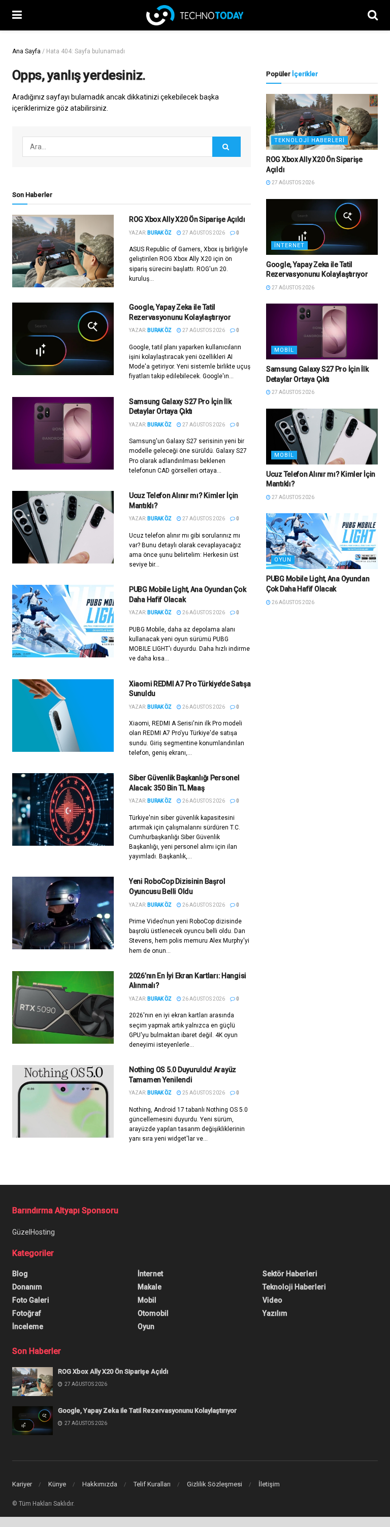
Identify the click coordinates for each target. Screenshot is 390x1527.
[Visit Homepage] (194, 15)
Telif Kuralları (152, 1484)
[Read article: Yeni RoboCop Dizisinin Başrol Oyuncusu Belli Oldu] (63, 913)
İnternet (289, 245)
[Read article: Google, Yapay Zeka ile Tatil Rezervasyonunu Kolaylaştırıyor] (63, 339)
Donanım (27, 1287)
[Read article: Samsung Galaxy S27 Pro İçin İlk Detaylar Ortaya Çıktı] (63, 433)
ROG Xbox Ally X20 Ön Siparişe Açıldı (187, 219)
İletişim (269, 1484)
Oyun (282, 559)
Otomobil (153, 1313)
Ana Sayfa (26, 51)
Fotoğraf (26, 1313)
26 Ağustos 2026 (203, 612)
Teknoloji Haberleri (309, 140)
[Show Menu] (17, 15)
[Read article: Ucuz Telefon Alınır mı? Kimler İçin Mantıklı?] (63, 527)
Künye (57, 1484)
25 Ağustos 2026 (203, 1093)
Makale (149, 1287)
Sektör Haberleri (290, 1274)
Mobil (284, 350)
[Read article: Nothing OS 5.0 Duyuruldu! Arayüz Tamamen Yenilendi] (63, 1101)
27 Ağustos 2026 (203, 233)
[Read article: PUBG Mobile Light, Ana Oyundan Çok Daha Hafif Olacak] (63, 621)
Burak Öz (159, 233)
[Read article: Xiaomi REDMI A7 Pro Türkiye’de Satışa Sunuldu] (63, 715)
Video (272, 1300)
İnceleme (27, 1326)
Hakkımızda (99, 1484)
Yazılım (275, 1313)
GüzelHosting (33, 1232)
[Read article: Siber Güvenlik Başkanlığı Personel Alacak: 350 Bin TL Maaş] (63, 809)
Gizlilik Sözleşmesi (214, 1484)
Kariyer (22, 1484)
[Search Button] (373, 15)
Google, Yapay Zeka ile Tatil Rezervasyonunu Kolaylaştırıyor (147, 1410)
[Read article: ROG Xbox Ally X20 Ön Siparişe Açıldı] (63, 251)
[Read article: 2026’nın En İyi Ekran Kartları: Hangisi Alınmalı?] (63, 1007)
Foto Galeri (30, 1300)
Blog (20, 1274)
